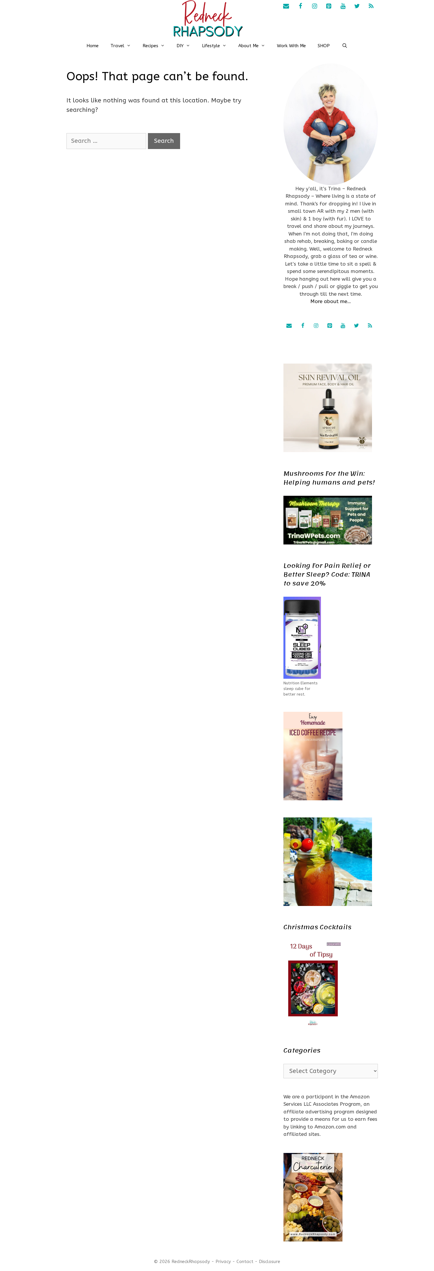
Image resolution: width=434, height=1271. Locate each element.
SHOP (324, 45)
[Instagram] (314, 6)
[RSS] (371, 6)
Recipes (150, 45)
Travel (117, 45)
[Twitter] (357, 6)
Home (93, 45)
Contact (244, 1261)
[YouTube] (343, 6)
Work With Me (291, 45)
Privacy (223, 1261)
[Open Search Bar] (344, 46)
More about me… (330, 301)
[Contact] (286, 6)
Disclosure (269, 1261)
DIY (180, 45)
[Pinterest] (329, 6)
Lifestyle (211, 45)
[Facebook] (300, 6)
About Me (248, 45)
